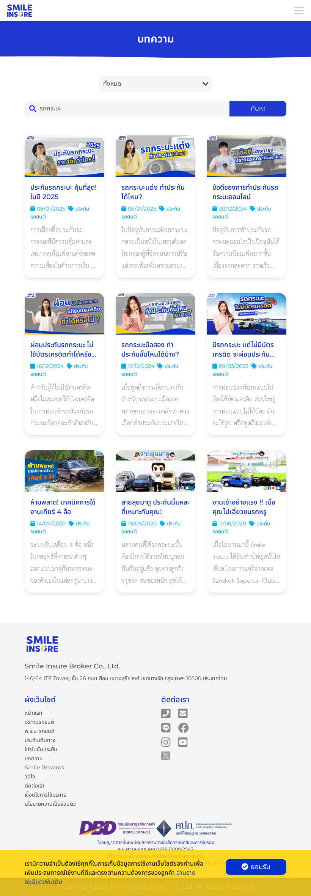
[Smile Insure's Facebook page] (183, 727)
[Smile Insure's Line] (166, 727)
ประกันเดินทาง (40, 740)
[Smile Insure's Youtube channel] (183, 741)
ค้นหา (258, 108)
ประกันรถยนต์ (39, 721)
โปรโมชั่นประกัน (41, 749)
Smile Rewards (44, 767)
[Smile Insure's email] (183, 712)
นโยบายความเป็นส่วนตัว (50, 803)
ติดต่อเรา (34, 785)
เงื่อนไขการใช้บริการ (45, 794)
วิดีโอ (30, 776)
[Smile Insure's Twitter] (165, 755)
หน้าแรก (33, 712)
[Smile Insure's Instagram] (166, 741)
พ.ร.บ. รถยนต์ (40, 731)
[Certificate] (194, 829)
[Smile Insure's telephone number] (166, 712)
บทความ (34, 758)
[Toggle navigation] (299, 10)
